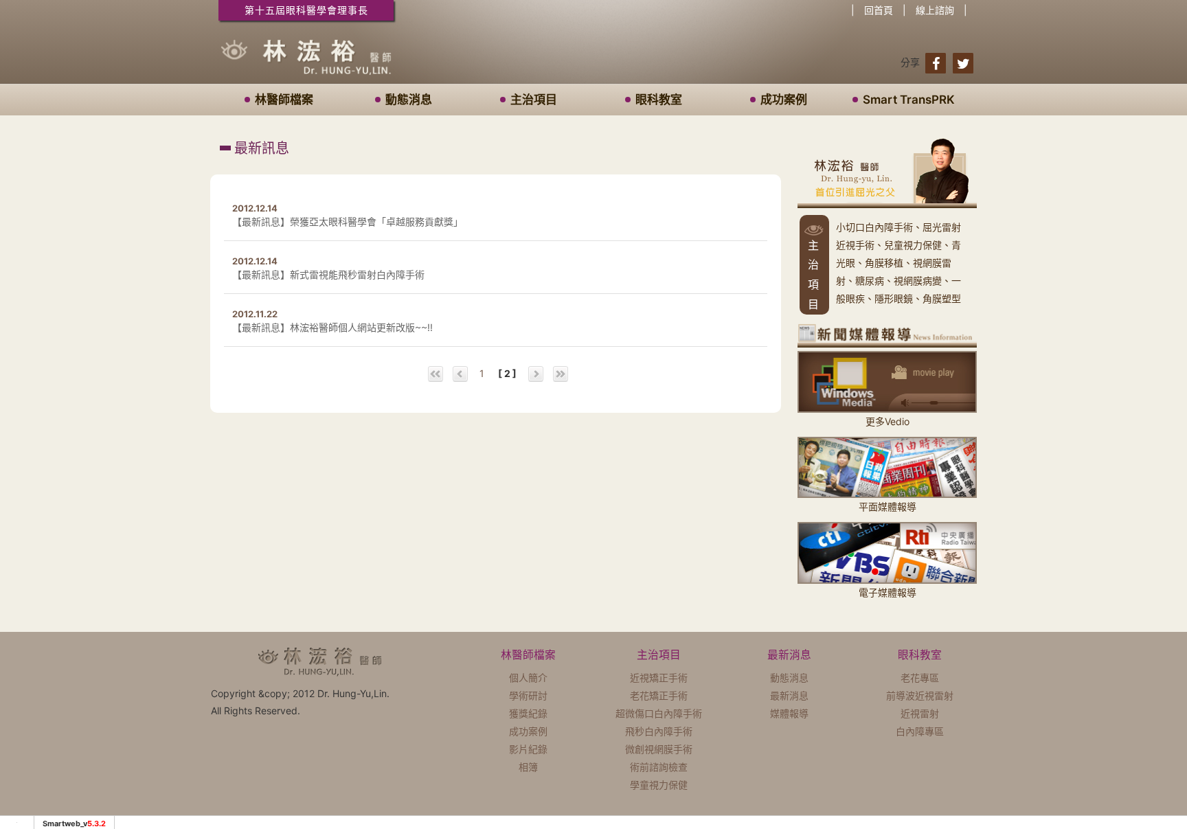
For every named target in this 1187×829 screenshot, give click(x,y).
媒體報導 (789, 713)
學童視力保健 (659, 785)
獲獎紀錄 (528, 713)
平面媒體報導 (887, 506)
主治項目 (533, 99)
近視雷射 (920, 713)
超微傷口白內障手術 (658, 713)
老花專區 (920, 677)
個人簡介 (528, 677)
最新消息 (789, 695)
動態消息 (408, 99)
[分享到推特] (963, 63)
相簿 (528, 767)
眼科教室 (658, 99)
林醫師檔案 (284, 99)
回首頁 (878, 10)
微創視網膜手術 (658, 749)
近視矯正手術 (659, 677)
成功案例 (783, 99)
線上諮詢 (935, 10)
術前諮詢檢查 (659, 767)
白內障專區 (920, 731)
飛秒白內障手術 (658, 731)
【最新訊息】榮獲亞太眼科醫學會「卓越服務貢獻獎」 (347, 221)
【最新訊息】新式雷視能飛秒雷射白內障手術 (328, 274)
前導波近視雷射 (919, 695)
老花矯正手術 (659, 695)
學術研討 (528, 695)
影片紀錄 (528, 749)
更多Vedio (887, 421)
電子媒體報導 (887, 592)
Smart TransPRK (909, 99)
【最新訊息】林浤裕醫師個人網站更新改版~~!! (332, 327)
